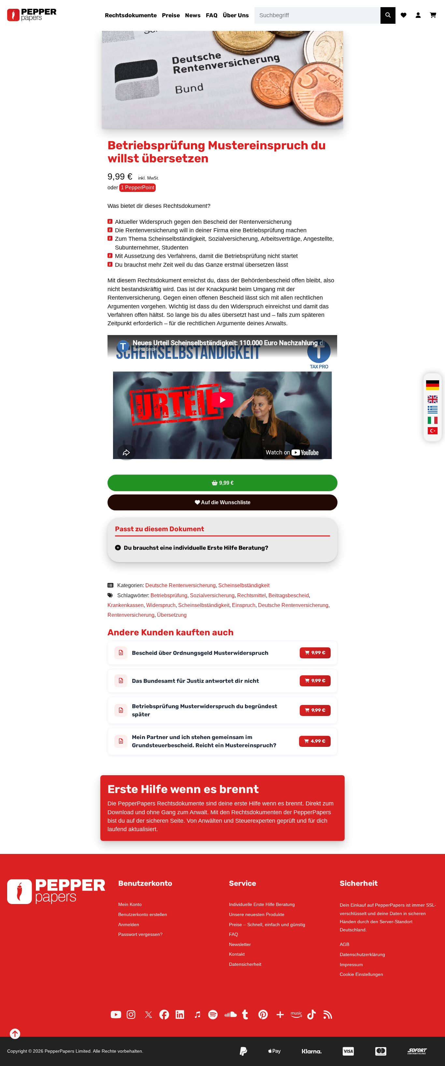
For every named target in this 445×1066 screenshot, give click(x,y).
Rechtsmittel (251, 595)
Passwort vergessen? (140, 934)
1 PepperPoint (137, 187)
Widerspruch (161, 605)
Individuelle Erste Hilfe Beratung (262, 904)
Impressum (351, 964)
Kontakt (237, 954)
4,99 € (318, 741)
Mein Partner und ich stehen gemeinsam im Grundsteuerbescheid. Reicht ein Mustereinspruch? (204, 741)
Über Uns (236, 15)
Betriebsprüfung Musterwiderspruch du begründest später (204, 710)
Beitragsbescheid (288, 595)
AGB (344, 944)
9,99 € (226, 483)
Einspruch (243, 605)
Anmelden (128, 924)
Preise (171, 15)
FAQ (212, 15)
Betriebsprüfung (169, 595)
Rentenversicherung (131, 615)
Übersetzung (172, 615)
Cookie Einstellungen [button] (361, 974)
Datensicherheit (245, 964)
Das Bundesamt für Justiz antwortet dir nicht (195, 681)
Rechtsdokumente (131, 15)
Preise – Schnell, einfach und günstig (267, 924)
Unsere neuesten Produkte (256, 914)
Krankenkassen (126, 605)
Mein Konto (130, 904)
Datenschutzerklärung (362, 954)
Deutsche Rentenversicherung (180, 585)
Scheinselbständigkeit (243, 585)
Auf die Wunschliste (225, 502)
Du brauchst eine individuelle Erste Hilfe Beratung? (196, 548)
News (193, 15)
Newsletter (240, 944)
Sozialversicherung (212, 595)
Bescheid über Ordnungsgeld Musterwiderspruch (200, 653)
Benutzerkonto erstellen (142, 914)
